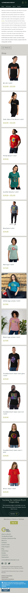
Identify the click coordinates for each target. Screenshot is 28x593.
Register (19, 6)
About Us (4, 540)
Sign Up (14, 522)
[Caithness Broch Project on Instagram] (6, 563)
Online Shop (4, 551)
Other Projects (5, 546)
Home (2, 6)
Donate (3, 553)
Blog (2, 549)
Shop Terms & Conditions (7, 579)
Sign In (14, 6)
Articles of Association (6, 575)
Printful (3, 20)
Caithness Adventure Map (8, 538)
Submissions (5, 557)
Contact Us (4, 555)
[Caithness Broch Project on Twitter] (9, 563)
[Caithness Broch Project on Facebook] (2, 563)
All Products (8, 6)
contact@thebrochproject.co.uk (10, 560)
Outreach (4, 542)
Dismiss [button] (4, 586)
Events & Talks (5, 544)
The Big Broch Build (6, 536)
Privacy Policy (4, 577)
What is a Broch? (6, 534)
